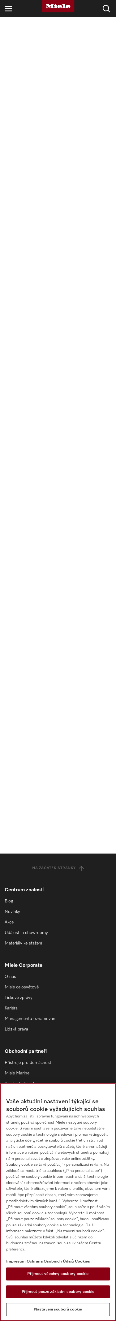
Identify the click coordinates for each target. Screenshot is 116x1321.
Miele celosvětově (22, 987)
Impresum (16, 1261)
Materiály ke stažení (23, 943)
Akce (9, 922)
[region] (58, 1202)
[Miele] (58, 6)
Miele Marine (17, 1073)
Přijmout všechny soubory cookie (57, 1274)
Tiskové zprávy (18, 998)
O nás (10, 977)
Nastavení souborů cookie (58, 1309)
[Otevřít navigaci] (8, 8)
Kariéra (11, 1008)
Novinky (12, 912)
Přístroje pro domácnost (28, 1063)
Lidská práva (16, 1029)
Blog (9, 901)
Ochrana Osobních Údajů (50, 1261)
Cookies (82, 1261)
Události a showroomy (26, 933)
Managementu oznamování (30, 1019)
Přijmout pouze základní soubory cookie (58, 1292)
